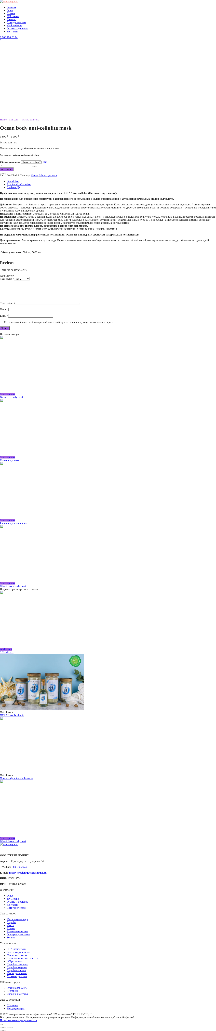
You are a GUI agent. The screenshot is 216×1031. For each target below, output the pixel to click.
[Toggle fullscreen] (8, 1027)
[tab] (111, 181)
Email (4, 315)
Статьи (11, 13)
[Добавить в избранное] (1, 173)
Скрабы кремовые (17, 964)
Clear (44, 161)
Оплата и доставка (17, 28)
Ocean (34, 175)
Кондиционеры (15, 1008)
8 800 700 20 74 (9, 37)
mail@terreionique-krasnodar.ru (28, 872)
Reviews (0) (13, 187)
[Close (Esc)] (1, 1027)
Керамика (12, 990)
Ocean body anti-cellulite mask (16, 778)
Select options (7, 394)
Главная (11, 7)
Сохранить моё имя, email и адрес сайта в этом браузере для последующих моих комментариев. (59, 322)
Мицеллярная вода (17, 919)
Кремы (11, 928)
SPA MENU (7, 652)
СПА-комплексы (16, 949)
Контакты (12, 31)
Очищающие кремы (18, 934)
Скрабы (11, 922)
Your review (7, 303)
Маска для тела (30, 119)
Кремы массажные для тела (22, 958)
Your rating (7, 278)
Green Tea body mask (11, 397)
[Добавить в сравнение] (4, 173)
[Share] (4, 1027)
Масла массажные (17, 955)
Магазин (14, 119)
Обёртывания (14, 961)
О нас (10, 10)
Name (4, 309)
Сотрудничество (16, 22)
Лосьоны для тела (17, 976)
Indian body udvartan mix (14, 523)
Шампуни (12, 1005)
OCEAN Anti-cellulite (12, 715)
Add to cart (6, 169)
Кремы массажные (17, 931)
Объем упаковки (10, 162)
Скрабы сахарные (17, 967)
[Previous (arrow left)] (1, 1030)
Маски (10, 925)
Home (3, 119)
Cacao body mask (9, 460)
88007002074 (19, 866)
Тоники (11, 937)
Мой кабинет (14, 25)
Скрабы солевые (16, 970)
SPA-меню (13, 16)
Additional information (19, 184)
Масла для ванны (17, 973)
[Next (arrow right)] (4, 1030)
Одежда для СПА (17, 987)
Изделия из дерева (17, 993)
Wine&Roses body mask (13, 586)
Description (13, 181)
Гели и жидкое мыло (18, 952)
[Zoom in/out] (11, 1027)
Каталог (11, 19)
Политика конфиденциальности (18, 1020)
